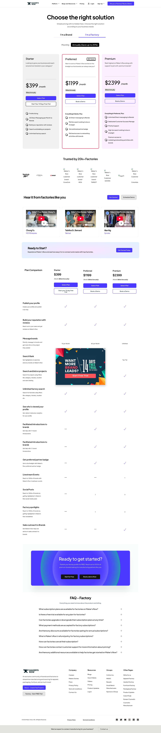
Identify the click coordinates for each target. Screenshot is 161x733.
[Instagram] (129, 719)
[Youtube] (125, 719)
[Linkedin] (133, 719)
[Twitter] (121, 719)
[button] (44, 223)
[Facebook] (117, 719)
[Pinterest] (137, 719)
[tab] (66, 35)
